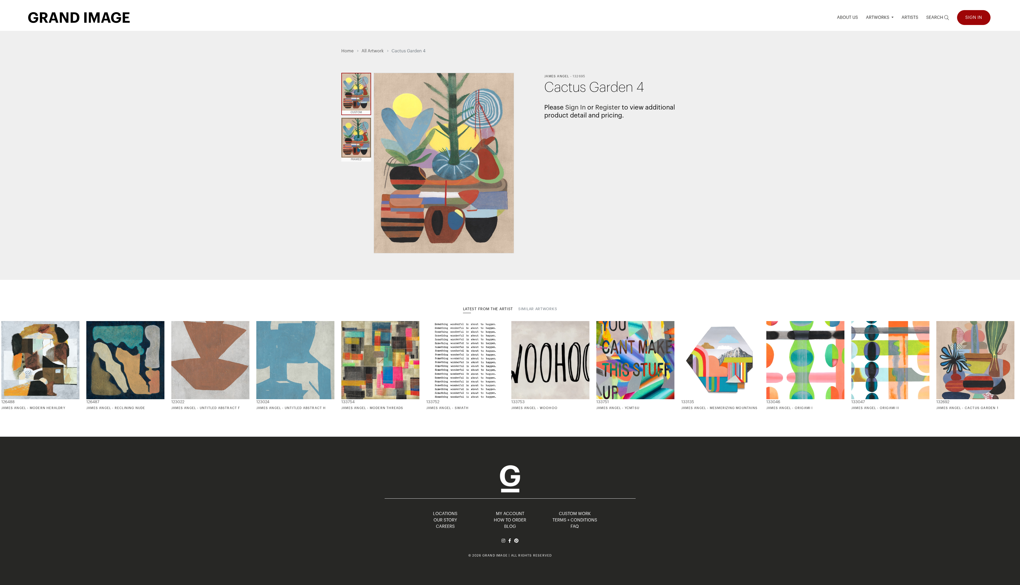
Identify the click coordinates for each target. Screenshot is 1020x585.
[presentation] (345, 366)
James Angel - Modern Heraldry (33, 408)
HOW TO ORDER (510, 520)
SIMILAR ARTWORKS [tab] (537, 309)
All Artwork (373, 51)
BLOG (510, 526)
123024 (262, 402)
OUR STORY (445, 520)
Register (607, 107)
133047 (858, 402)
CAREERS (445, 526)
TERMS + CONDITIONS (574, 520)
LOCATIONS (445, 514)
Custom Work (575, 514)
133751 (602, 402)
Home (347, 51)
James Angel (556, 76)
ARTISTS (910, 17)
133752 (432, 402)
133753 (518, 402)
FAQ (575, 526)
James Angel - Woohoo (534, 408)
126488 (8, 402)
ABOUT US (847, 17)
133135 (687, 402)
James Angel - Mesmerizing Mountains (719, 408)
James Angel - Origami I (789, 408)
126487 (92, 402)
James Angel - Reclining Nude (115, 408)
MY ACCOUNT (510, 514)
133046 (773, 402)
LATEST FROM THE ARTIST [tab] (488, 309)
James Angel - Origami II (875, 408)
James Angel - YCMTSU (617, 408)
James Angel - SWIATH (447, 408)
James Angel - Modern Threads (372, 408)
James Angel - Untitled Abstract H (291, 408)
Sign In (973, 17)
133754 (348, 402)
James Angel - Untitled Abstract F (205, 408)
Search (935, 17)
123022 (177, 402)
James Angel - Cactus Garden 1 (967, 408)
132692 (942, 402)
